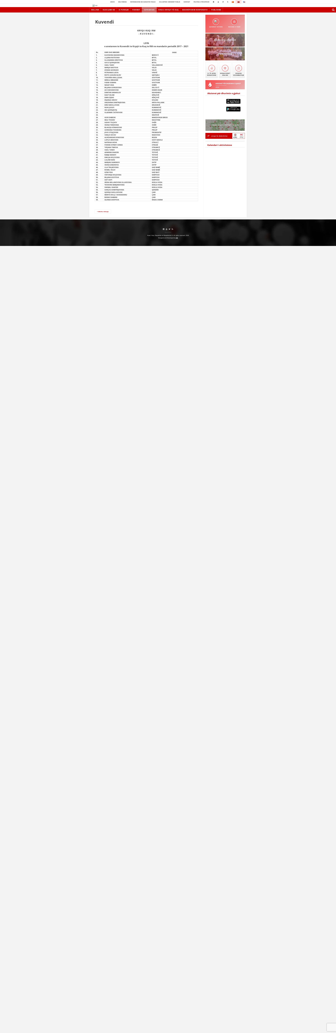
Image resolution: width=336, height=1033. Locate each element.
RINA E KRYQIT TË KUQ (168, 10)
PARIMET (136, 10)
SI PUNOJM (124, 10)
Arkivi (112, 2)
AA (177, 238)
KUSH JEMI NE (109, 10)
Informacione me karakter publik (143, 2)
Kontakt (187, 2)
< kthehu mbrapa (103, 211)
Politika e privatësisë (201, 2)
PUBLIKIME (216, 10)
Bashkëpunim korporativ (195, 10)
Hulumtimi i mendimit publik (169, 2)
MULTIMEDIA (122, 2)
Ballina (95, 10)
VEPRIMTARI (149, 10)
